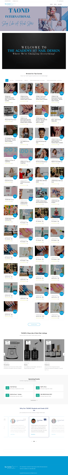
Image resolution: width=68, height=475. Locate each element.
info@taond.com (15, 1)
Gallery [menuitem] (60, 4)
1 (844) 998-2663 (7, 1)
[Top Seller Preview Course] (11, 88)
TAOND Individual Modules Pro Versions (37, 80)
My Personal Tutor (19, 80)
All (6, 80)
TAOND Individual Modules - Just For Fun (54, 80)
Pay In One (11, 80)
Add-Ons (26, 80)
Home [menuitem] (51, 4)
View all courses (34, 324)
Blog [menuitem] (55, 4)
